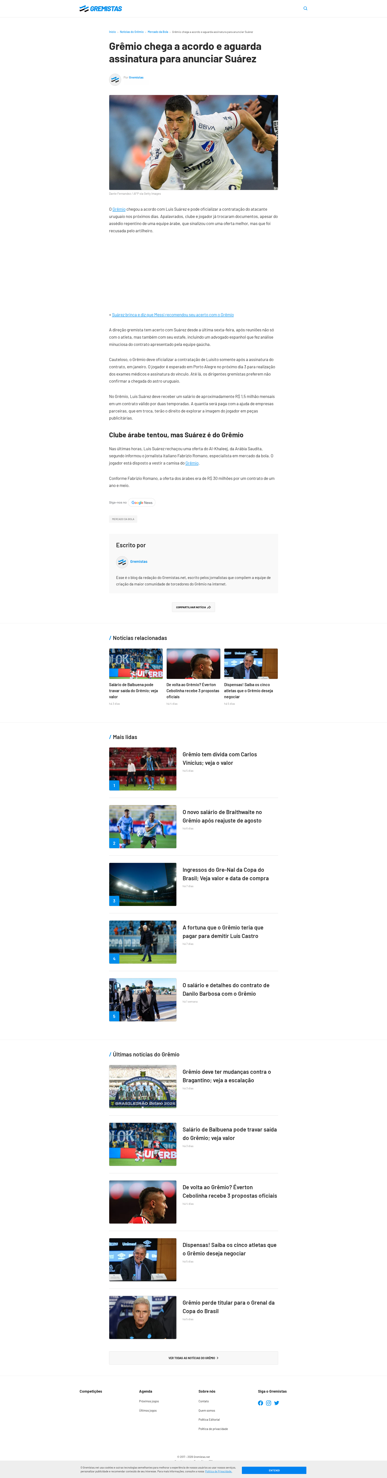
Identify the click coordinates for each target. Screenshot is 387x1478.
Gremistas (136, 77)
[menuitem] (163, 1401)
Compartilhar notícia (191, 607)
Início (112, 31)
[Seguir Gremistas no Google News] (132, 501)
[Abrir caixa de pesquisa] (305, 8)
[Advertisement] (193, 270)
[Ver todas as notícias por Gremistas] (115, 76)
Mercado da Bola (158, 31)
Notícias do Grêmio (132, 31)
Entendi (274, 1470)
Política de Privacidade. (218, 1471)
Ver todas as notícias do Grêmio (192, 1358)
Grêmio (119, 208)
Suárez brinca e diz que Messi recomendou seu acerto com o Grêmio (173, 314)
